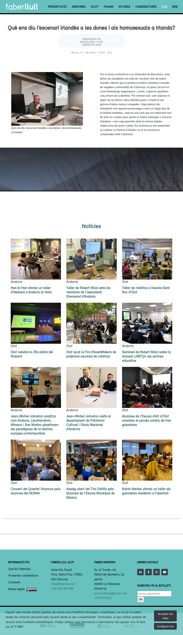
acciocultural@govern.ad (110, 593)
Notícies (91, 226)
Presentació (57, 7)
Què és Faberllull (19, 569)
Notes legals (16, 589)
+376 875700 (103, 598)
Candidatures (146, 7)
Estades (124, 7)
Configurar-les (165, 626)
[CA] (164, 7)
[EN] (175, 7)
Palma (108, 7)
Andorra (79, 7)
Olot (95, 7)
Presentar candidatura (23, 575)
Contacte (14, 582)
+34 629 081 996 (62, 588)
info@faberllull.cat (63, 584)
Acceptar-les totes (165, 616)
